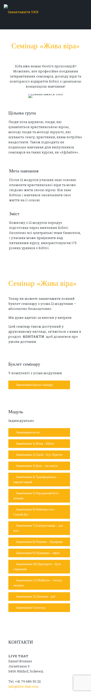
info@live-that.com (23, 686)
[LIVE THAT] (45, 11)
